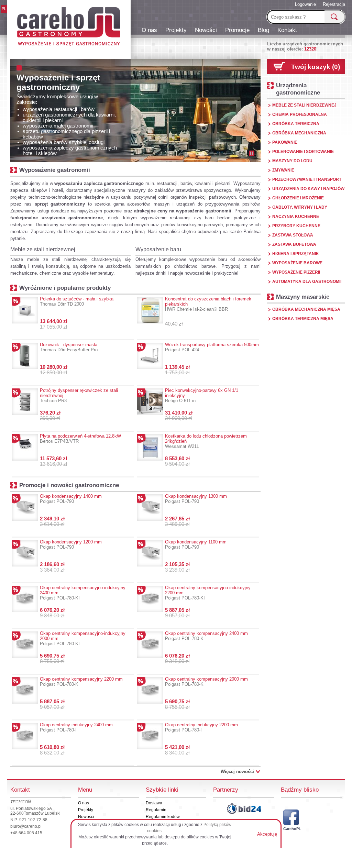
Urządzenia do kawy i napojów (308, 188)
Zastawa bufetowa (294, 244)
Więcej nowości (237, 771)
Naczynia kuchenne (295, 216)
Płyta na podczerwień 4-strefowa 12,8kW (80, 438)
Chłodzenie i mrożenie (298, 198)
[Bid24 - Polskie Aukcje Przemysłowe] (244, 808)
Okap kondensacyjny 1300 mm (196, 499)
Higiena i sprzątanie (295, 253)
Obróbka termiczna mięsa (302, 318)
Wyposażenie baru (158, 249)
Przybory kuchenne (296, 225)
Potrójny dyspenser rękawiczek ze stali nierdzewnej (79, 395)
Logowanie (305, 4)
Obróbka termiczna (295, 123)
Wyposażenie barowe (297, 263)
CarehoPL (291, 829)
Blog (263, 29)
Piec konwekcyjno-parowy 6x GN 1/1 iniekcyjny (201, 395)
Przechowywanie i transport (306, 179)
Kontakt (287, 29)
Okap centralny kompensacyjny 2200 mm (81, 681)
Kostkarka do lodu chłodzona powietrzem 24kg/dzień (206, 441)
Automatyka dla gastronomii (306, 281)
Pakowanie (284, 142)
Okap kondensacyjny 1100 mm (196, 544)
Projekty (176, 29)
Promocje (237, 29)
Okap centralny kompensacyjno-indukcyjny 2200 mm (208, 593)
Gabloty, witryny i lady (299, 207)
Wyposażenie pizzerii (296, 272)
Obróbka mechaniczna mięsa (306, 309)
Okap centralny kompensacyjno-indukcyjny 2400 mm (82, 593)
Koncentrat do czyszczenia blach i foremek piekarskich (208, 304)
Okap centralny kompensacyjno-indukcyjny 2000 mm (82, 638)
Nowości (206, 29)
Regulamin (156, 809)
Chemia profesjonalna (299, 114)
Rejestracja (334, 4)
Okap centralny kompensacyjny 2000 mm (206, 681)
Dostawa (154, 803)
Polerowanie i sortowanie (303, 151)
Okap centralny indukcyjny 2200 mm (201, 727)
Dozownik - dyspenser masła (69, 347)
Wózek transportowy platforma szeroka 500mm (212, 347)
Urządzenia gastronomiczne (298, 89)
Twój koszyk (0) (315, 66)
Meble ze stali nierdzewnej (42, 249)
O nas (149, 29)
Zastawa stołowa (292, 235)
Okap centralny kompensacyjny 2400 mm (206, 636)
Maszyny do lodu (292, 160)
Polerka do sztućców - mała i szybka (76, 301)
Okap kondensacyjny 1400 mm (71, 499)
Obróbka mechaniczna (299, 133)
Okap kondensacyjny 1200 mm (71, 544)
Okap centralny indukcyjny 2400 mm (76, 727)
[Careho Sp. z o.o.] (68, 27)
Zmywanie (283, 170)
